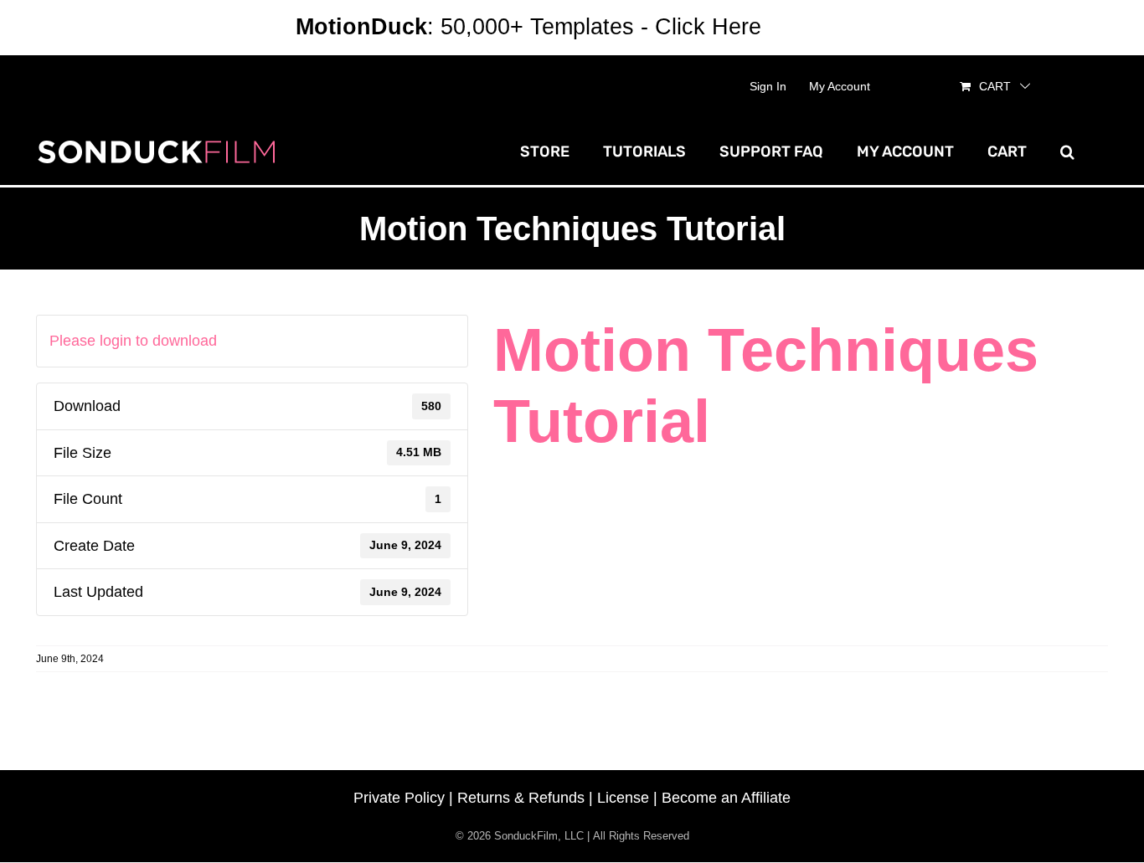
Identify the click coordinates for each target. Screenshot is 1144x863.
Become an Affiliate (726, 797)
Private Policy (399, 797)
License (623, 797)
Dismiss (808, 26)
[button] (1067, 151)
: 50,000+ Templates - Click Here (528, 26)
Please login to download (133, 340)
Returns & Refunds (521, 797)
